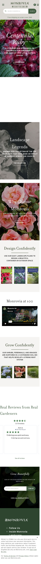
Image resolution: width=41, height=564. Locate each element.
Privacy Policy (24, 556)
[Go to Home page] (19, 4)
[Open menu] (3, 5)
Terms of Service (10, 556)
